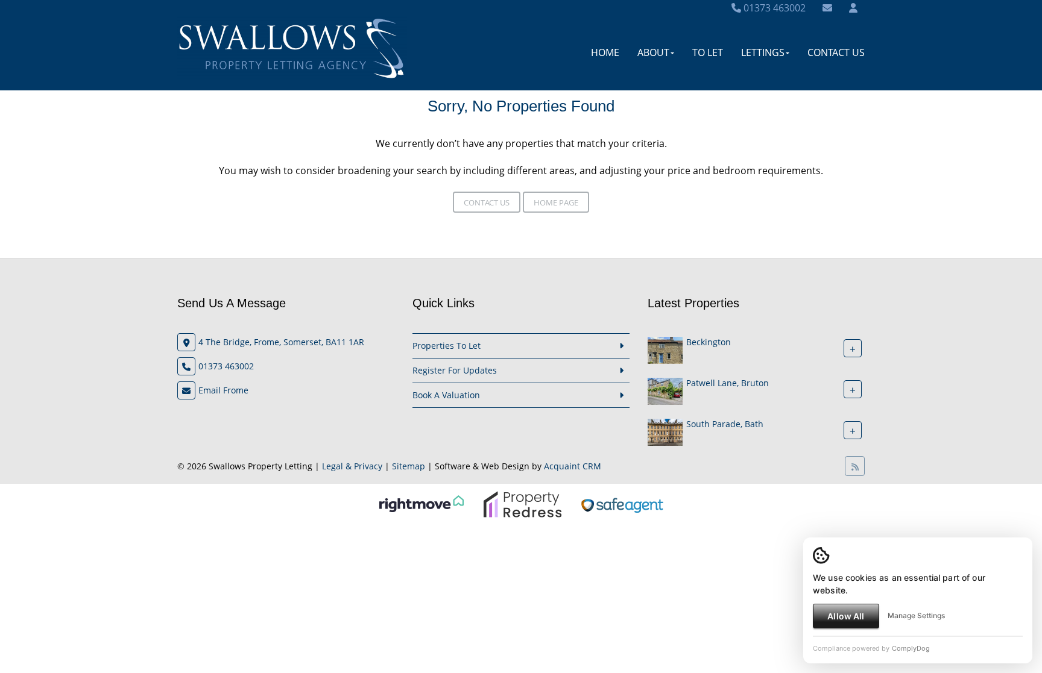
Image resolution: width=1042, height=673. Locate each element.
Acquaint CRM (572, 466)
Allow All (845, 616)
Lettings (763, 52)
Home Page (556, 202)
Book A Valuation (446, 395)
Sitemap (408, 466)
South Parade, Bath (724, 424)
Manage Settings (916, 615)
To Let (707, 52)
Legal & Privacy (352, 466)
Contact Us (836, 52)
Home (605, 52)
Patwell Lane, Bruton (727, 383)
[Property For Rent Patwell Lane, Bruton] (665, 390)
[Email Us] (827, 7)
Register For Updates (454, 370)
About (653, 52)
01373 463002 (773, 7)
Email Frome (223, 390)
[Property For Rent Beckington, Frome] (665, 349)
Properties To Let (446, 345)
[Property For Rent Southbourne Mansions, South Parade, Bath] (665, 431)
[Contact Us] (853, 7)
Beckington (708, 342)
